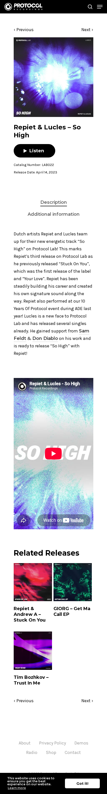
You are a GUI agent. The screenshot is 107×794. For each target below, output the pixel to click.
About (25, 743)
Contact (73, 752)
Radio (31, 752)
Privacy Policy (52, 743)
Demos (81, 743)
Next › (87, 29)
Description (53, 202)
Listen (36, 151)
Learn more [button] (17, 788)
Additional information (54, 214)
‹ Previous (24, 29)
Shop (51, 752)
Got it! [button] (82, 783)
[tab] (53, 202)
